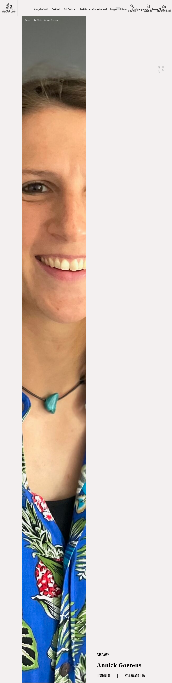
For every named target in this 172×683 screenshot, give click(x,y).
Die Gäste (37, 20)
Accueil (28, 20)
